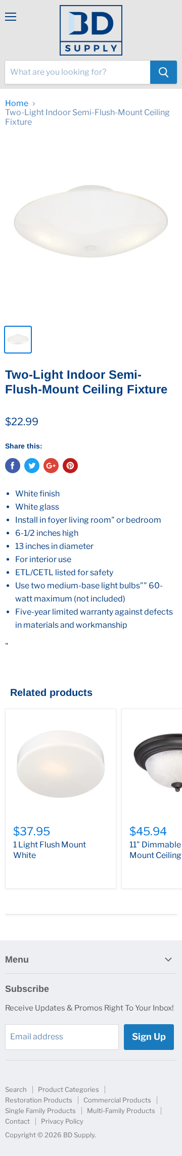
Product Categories (68, 1089)
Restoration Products (38, 1100)
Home (16, 103)
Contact (17, 1121)
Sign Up (149, 1036)
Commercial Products (117, 1100)
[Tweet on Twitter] (31, 465)
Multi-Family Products (121, 1111)
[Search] (163, 72)
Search (16, 1089)
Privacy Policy (62, 1121)
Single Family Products (40, 1111)
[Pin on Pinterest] (70, 465)
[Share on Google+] (51, 465)
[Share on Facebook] (12, 465)
